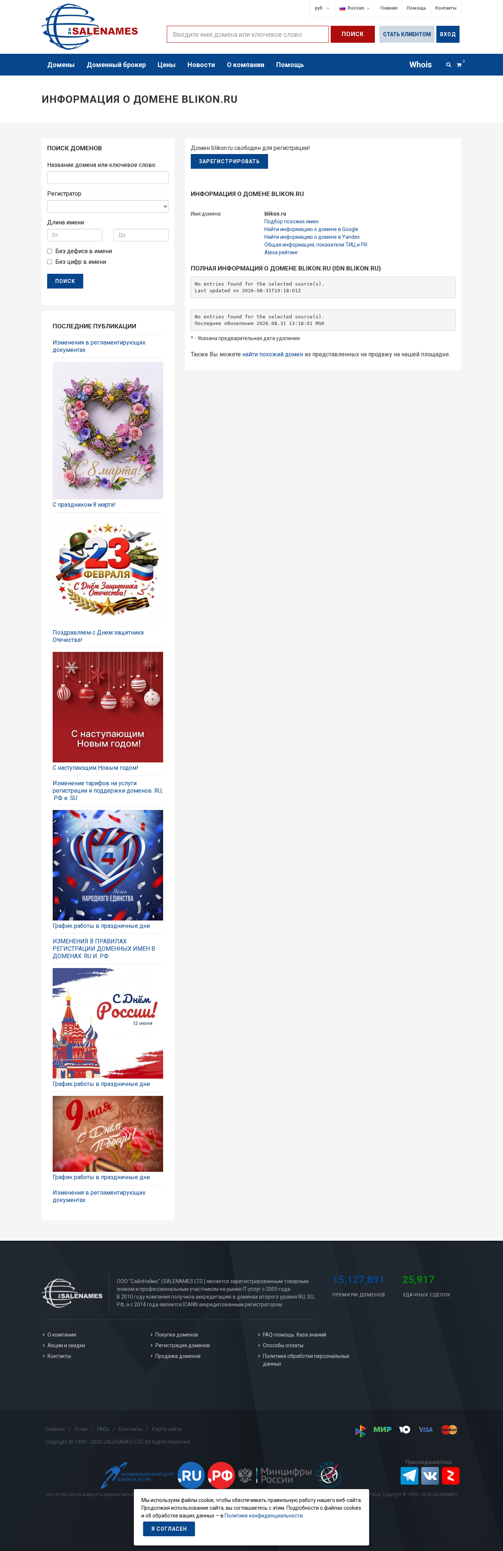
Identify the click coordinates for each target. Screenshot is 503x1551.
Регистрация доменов (182, 1345)
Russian (354, 8)
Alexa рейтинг (281, 252)
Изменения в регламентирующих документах (99, 346)
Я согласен (169, 1529)
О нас (81, 1429)
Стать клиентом (407, 34)
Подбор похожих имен (291, 221)
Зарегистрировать (229, 161)
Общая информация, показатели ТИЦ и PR (315, 245)
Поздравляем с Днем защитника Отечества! (98, 636)
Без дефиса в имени (83, 251)
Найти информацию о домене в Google (311, 229)
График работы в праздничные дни (101, 925)
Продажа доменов (178, 1356)
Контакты (446, 8)
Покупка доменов (176, 1335)
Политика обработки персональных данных (306, 1360)
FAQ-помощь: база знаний (294, 1335)
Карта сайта (167, 1429)
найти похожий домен (272, 354)
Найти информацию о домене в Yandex (312, 237)
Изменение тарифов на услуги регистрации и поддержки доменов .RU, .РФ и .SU (108, 790)
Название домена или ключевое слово (101, 164)
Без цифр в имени (80, 261)
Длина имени (65, 222)
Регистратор (64, 193)
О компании (62, 1335)
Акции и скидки (66, 1345)
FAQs (103, 1429)
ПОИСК (65, 281)
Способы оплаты (283, 1345)
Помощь (416, 8)
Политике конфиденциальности (264, 1516)
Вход (448, 34)
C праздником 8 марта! (84, 504)
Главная (388, 8)
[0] (458, 63)
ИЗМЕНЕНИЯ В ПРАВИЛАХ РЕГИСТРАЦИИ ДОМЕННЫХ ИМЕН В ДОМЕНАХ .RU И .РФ (104, 949)
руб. (319, 8)
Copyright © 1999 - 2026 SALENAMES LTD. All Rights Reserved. (118, 1442)
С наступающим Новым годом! (95, 767)
